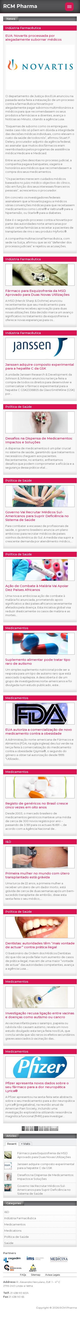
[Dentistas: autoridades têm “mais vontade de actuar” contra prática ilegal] (40, 937)
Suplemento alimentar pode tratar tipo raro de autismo (37, 662)
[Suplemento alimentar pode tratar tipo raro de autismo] (40, 653)
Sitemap (35, 1274)
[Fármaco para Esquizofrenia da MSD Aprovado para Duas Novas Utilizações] (40, 284)
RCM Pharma (20, 6)
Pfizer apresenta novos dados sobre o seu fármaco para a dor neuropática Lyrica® (37, 1087)
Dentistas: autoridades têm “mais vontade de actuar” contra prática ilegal (40, 945)
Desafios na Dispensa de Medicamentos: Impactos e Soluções (39, 440)
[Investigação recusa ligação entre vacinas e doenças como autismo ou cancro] (40, 1007)
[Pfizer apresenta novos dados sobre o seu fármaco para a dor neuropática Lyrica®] (40, 1076)
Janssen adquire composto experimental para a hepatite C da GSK (39, 366)
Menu (69, 6)
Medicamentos (16, 628)
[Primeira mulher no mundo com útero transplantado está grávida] (40, 867)
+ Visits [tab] (25, 1143)
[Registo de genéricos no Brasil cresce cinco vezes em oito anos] (40, 797)
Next (54, 1128)
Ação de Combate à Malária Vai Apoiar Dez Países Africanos (36, 588)
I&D (8, 842)
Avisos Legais (52, 1274)
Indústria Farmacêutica (23, 28)
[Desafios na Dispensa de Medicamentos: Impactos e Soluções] (40, 432)
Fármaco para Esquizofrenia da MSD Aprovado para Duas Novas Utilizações (37, 293)
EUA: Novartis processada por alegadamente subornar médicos (33, 37)
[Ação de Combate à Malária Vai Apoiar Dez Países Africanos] (40, 579)
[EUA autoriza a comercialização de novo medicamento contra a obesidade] (40, 723)
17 (41, 1128)
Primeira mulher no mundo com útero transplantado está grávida (37, 875)
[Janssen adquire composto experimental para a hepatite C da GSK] (40, 358)
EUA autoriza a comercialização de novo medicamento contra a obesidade (38, 731)
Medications (12, 1230)
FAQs (23, 1274)
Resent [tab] (12, 1143)
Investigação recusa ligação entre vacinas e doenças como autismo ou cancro (39, 1015)
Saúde (8, 1243)
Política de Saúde (18, 407)
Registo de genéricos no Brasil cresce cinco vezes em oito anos (36, 805)
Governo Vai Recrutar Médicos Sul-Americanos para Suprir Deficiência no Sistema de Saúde (37, 516)
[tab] (12, 1143)
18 (46, 1128)
